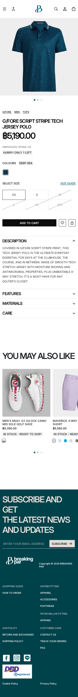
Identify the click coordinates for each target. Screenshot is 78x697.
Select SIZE (11, 183)
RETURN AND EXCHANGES (18, 634)
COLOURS (9, 163)
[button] (34, 100)
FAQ (42, 647)
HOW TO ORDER (11, 592)
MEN (17, 111)
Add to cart (29, 223)
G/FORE (7, 111)
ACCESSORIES (48, 599)
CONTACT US (48, 634)
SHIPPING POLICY (12, 641)
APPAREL (45, 592)
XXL (60, 204)
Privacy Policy (48, 683)
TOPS (26, 111)
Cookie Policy (10, 683)
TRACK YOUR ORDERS (53, 641)
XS (14, 194)
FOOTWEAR (47, 605)
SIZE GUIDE (68, 183)
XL (37, 204)
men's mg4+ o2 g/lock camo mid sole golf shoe (24, 422)
